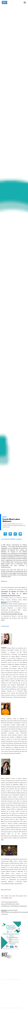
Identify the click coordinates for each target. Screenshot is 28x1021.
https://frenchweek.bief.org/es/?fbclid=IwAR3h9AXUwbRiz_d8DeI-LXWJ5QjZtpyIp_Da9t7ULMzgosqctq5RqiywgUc (14, 904)
